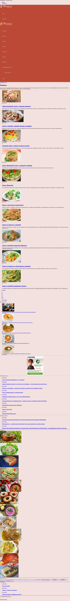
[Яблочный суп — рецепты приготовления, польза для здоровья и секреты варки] (8, 321)
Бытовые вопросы (6, 67)
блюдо (1, 579)
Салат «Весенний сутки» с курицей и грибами (17, 165)
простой (51, 579)
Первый (3, 290)
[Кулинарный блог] (6, 7)
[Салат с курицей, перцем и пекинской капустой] (9, 479)
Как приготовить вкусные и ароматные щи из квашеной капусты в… (16, 343)
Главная (1, 82)
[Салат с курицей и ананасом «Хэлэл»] (11, 281)
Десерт (4, 56)
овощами (29, 579)
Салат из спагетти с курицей (11, 225)
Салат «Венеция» (7, 185)
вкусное (4, 579)
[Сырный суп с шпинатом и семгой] (8, 528)
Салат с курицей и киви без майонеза (14, 245)
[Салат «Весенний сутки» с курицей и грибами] (11, 161)
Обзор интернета (7, 72)
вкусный (7, 579)
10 (2, 297)
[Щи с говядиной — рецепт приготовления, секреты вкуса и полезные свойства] (8, 352)
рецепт (55, 579)
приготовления (46, 579)
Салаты (4, 46)
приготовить (38, 579)
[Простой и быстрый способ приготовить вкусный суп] (10, 540)
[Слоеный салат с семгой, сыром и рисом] (11, 141)
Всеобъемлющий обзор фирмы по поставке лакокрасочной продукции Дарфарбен (19, 312)
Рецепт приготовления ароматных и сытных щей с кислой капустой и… (16, 332)
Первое (4, 36)
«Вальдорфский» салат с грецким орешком (16, 106)
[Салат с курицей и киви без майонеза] (11, 241)
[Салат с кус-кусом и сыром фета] (11, 200)
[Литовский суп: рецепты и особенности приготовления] (9, 515)
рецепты (58, 579)
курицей (19, 579)
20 (2, 298)
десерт (14, 579)
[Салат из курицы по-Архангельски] (9, 552)
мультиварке (26, 579)
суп (4, 581)
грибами (11, 579)
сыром (8, 581)
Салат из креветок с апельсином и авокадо (16, 266)
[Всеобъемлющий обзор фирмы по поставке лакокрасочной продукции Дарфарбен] (8, 311)
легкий (22, 579)
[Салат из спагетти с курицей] (11, 220)
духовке (17, 579)
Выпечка (4, 62)
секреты (66, 579)
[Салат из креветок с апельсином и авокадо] (11, 261)
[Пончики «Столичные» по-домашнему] (9, 503)
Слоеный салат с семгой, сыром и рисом (15, 146)
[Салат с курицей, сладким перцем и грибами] (13, 121)
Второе (4, 41)
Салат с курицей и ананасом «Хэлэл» (14, 286)
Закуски (4, 51)
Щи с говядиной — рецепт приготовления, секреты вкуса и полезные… (16, 353)
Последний (4, 300)
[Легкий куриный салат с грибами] (9, 454)
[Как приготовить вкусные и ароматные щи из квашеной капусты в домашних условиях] (8, 342)
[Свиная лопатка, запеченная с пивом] (9, 564)
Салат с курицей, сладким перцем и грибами (17, 126)
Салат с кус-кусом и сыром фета (12, 205)
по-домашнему (33, 579)
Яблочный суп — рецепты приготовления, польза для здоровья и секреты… (17, 322)
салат (63, 579)
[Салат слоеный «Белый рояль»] (9, 577)
